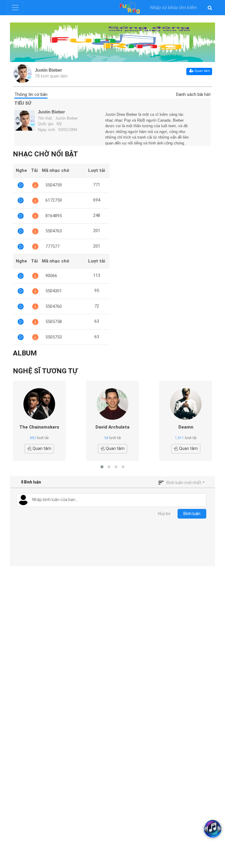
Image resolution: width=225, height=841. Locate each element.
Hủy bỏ (164, 513)
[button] (101, 467)
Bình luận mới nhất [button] (183, 482)
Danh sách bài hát (193, 94)
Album (25, 353)
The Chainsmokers (39, 427)
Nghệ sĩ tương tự (45, 371)
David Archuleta (112, 427)
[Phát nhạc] (21, 185)
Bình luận (191, 513)
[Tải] (35, 185)
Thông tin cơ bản (30, 94)
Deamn (185, 427)
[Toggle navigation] (15, 7)
